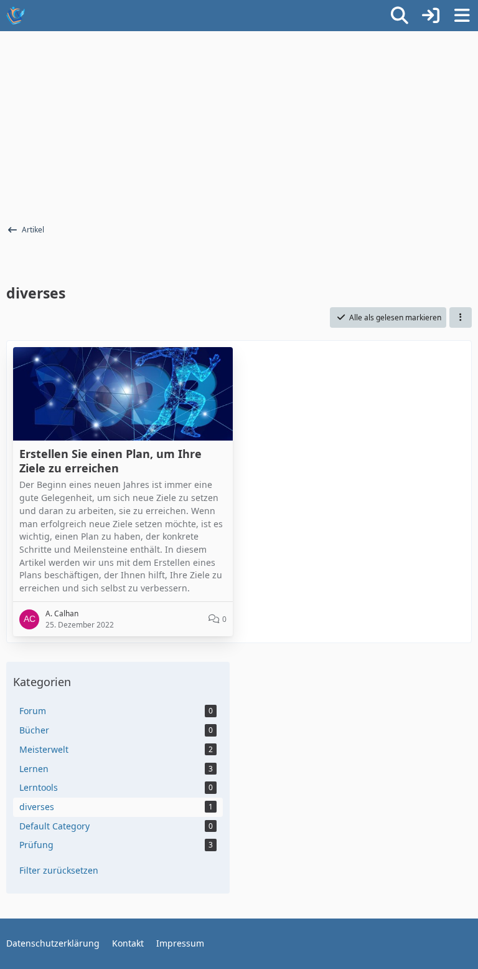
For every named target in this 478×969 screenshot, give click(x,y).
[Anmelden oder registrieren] (430, 15)
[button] (460, 317)
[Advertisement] (239, 124)
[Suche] (399, 15)
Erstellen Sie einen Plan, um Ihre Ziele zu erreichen (110, 460)
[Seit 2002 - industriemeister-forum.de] (15, 15)
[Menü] (461, 15)
